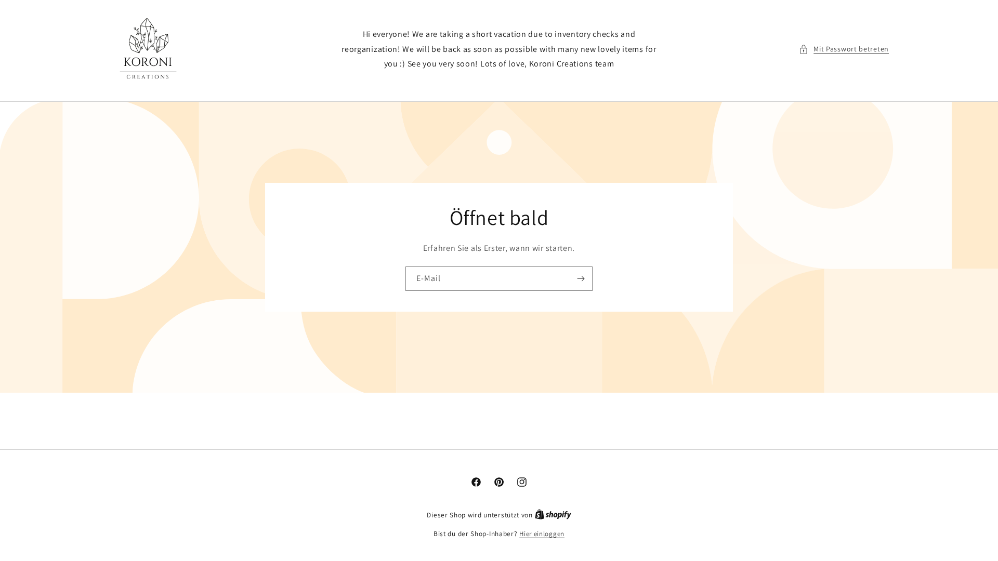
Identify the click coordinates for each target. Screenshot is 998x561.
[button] (844, 49)
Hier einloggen (541, 533)
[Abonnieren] (580, 278)
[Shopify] (553, 515)
